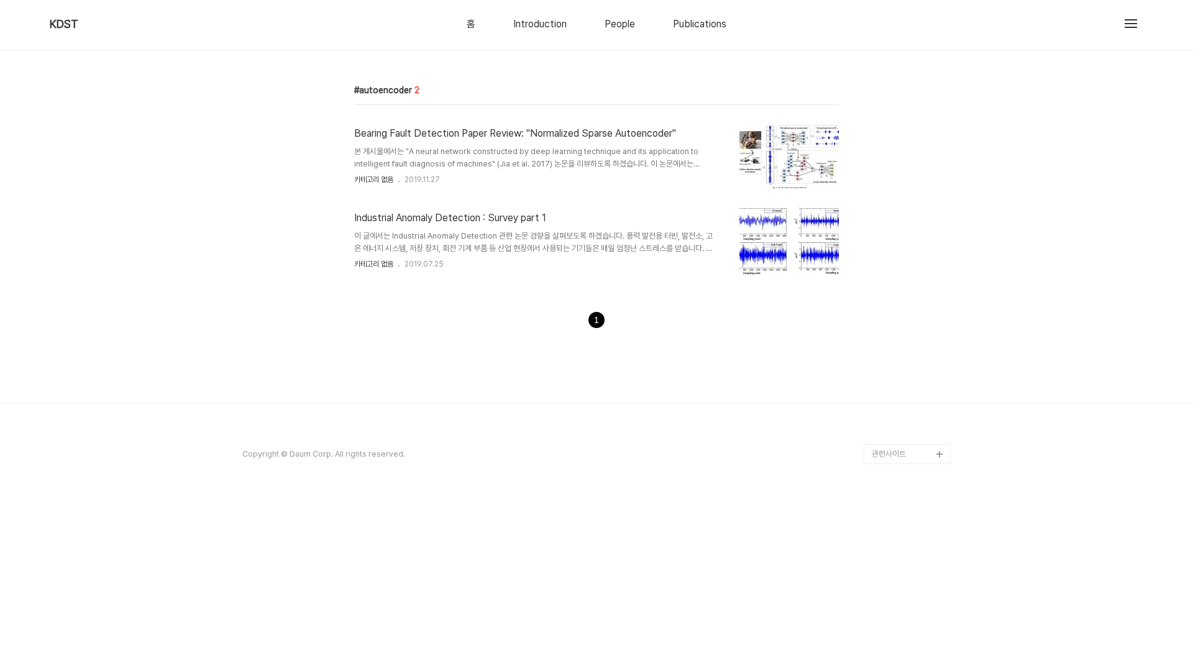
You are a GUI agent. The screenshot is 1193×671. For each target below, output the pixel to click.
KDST (64, 24)
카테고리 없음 (373, 179)
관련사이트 (889, 454)
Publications (699, 24)
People (620, 24)
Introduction (540, 24)
